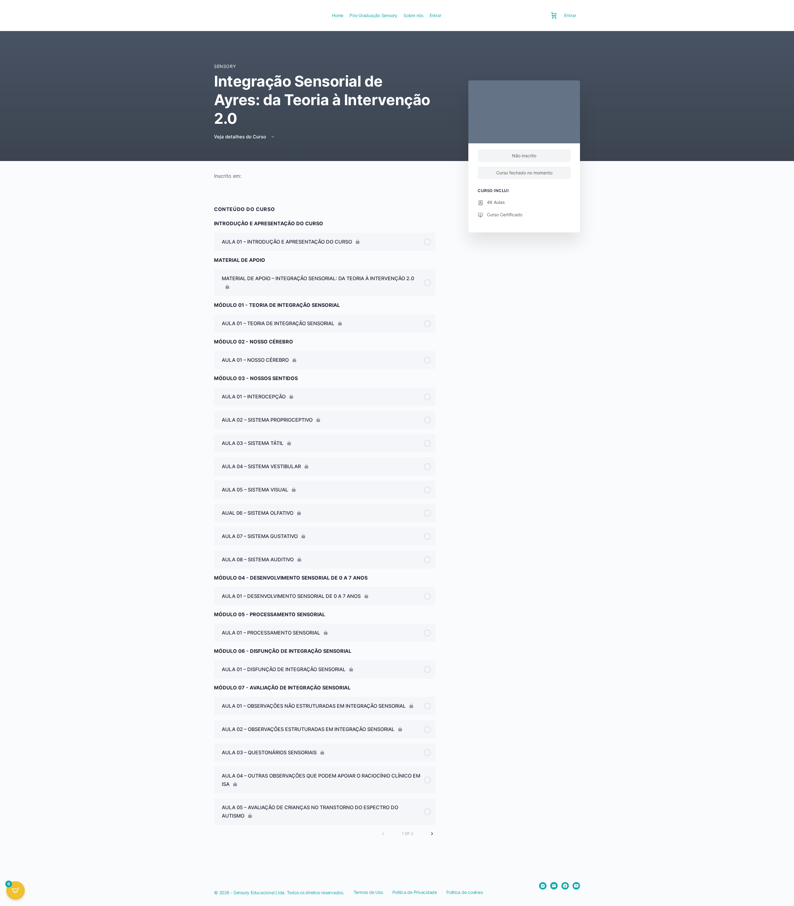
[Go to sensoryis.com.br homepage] (268, 15)
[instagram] (542, 886)
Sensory (225, 66)
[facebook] (565, 886)
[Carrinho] (554, 15)
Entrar (570, 15)
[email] (554, 886)
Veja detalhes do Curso (240, 137)
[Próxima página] (432, 834)
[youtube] (576, 886)
